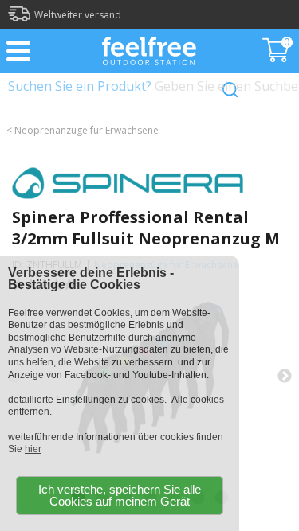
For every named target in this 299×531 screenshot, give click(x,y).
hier (33, 449)
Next (285, 377)
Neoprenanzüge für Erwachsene (86, 130)
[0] (277, 57)
